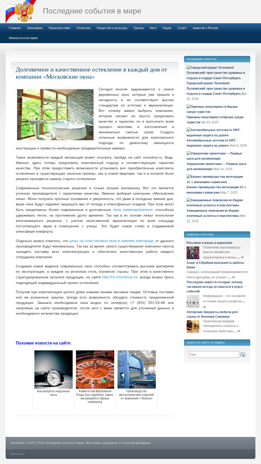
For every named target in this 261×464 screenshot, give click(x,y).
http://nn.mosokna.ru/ (119, 277)
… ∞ (240, 257)
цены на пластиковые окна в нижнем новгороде (111, 241)
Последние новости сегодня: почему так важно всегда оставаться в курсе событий (215, 286)
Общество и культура (112, 28)
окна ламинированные (133, 209)
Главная (15, 28)
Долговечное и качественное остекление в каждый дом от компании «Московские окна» (91, 72)
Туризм (138, 28)
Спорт (182, 28)
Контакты (17, 454)
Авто (153, 28)
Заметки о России (205, 28)
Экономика (35, 28)
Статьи (124, 443)
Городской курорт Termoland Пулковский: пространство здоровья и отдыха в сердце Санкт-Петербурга (216, 88)
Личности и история (23, 38)
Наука (167, 28)
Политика (83, 28)
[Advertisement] (94, 327)
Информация (141, 443)
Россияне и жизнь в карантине (209, 243)
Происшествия (59, 28)
